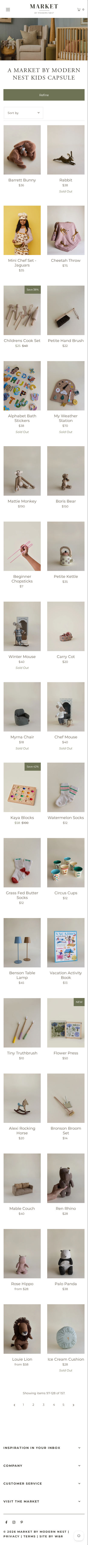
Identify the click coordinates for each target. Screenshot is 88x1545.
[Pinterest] (22, 1523)
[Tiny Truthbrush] (22, 1023)
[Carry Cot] (66, 626)
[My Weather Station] (66, 386)
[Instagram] (13, 1523)
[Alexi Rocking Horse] (22, 1098)
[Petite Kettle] (66, 546)
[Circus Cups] (66, 862)
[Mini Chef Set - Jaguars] (22, 230)
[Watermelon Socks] (66, 787)
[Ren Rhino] (66, 1178)
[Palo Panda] (66, 1254)
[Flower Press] (66, 1023)
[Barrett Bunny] (22, 150)
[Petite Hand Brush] (66, 310)
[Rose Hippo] (22, 1254)
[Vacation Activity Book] (66, 943)
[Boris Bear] (66, 471)
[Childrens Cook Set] (22, 310)
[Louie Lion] (22, 1329)
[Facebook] (6, 1523)
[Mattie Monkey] (22, 471)
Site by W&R (51, 1536)
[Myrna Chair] (22, 707)
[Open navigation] (14, 9)
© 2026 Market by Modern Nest (35, 1531)
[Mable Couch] (22, 1178)
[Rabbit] (66, 150)
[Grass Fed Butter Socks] (22, 862)
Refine (44, 95)
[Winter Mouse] (22, 626)
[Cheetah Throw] (66, 230)
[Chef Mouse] (66, 707)
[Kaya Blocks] (22, 787)
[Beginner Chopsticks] (22, 546)
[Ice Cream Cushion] (66, 1329)
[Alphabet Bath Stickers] (22, 386)
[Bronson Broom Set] (66, 1098)
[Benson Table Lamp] (22, 943)
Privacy (11, 1536)
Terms (29, 1536)
